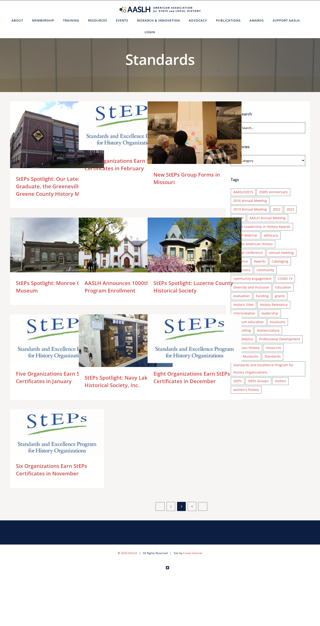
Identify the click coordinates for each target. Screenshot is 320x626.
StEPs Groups (258, 381)
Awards (260, 261)
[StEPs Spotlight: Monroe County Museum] (57, 253)
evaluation (241, 296)
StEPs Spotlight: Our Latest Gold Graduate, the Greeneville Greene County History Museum (50, 136)
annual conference (248, 252)
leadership (269, 313)
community (265, 270)
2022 (276, 209)
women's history (246, 389)
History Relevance (274, 304)
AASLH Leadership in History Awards (261, 226)
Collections (241, 270)
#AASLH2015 (243, 192)
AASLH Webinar (245, 235)
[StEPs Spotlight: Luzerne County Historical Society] (195, 253)
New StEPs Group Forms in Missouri (187, 132)
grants (280, 296)
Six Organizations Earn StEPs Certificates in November (50, 434)
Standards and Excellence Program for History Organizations (263, 368)
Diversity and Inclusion (251, 287)
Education (283, 287)
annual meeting (281, 252)
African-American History (253, 244)
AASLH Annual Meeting (267, 218)
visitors (280, 381)
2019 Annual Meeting (250, 209)
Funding (262, 296)
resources (273, 347)
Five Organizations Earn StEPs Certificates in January (50, 338)
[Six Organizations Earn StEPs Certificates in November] (57, 433)
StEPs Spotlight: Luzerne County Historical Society (187, 253)
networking (242, 330)
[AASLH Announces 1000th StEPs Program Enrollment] (126, 249)
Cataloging (280, 261)
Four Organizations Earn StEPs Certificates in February (119, 126)
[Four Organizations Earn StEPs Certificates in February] (126, 125)
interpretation (244, 313)
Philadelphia (243, 339)
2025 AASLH (129, 553)
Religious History (246, 347)
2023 (290, 209)
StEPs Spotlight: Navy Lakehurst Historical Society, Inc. (119, 340)
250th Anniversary (273, 192)
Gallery (64, 136)
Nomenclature (268, 330)
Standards (272, 356)
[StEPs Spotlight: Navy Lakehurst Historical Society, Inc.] (126, 340)
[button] (165, 32)
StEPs (237, 381)
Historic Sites (243, 304)
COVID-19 (285, 278)
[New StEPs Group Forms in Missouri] (195, 132)
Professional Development (279, 339)
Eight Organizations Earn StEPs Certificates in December (187, 338)
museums (277, 322)
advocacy (271, 235)
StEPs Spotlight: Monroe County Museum (50, 253)
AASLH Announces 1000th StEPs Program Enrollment (119, 249)
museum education (248, 322)
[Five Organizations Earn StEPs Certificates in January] (57, 338)
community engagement (252, 278)
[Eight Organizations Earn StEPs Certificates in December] (195, 338)
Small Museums (245, 356)
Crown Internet (192, 553)
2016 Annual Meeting (250, 200)
